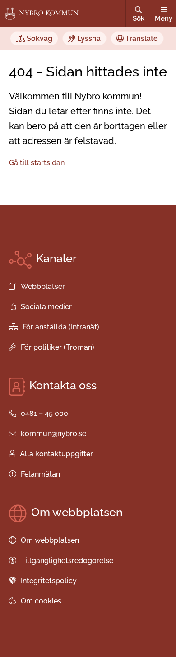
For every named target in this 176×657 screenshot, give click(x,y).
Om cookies (41, 601)
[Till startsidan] (42, 13)
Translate (141, 38)
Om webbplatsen (50, 540)
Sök (138, 18)
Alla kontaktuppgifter (56, 454)
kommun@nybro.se (53, 433)
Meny (163, 18)
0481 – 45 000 (44, 413)
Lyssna (88, 38)
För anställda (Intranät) (61, 327)
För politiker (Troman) (57, 347)
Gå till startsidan (37, 162)
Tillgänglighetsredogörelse (67, 560)
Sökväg (38, 38)
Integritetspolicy (49, 580)
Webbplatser (43, 286)
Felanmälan (40, 474)
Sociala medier (46, 306)
